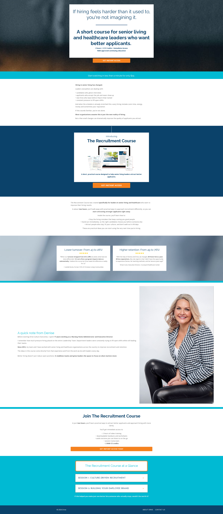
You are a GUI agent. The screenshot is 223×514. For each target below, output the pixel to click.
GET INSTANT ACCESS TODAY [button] (111, 449)
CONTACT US (160, 510)
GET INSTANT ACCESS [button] (111, 60)
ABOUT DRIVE (148, 510)
